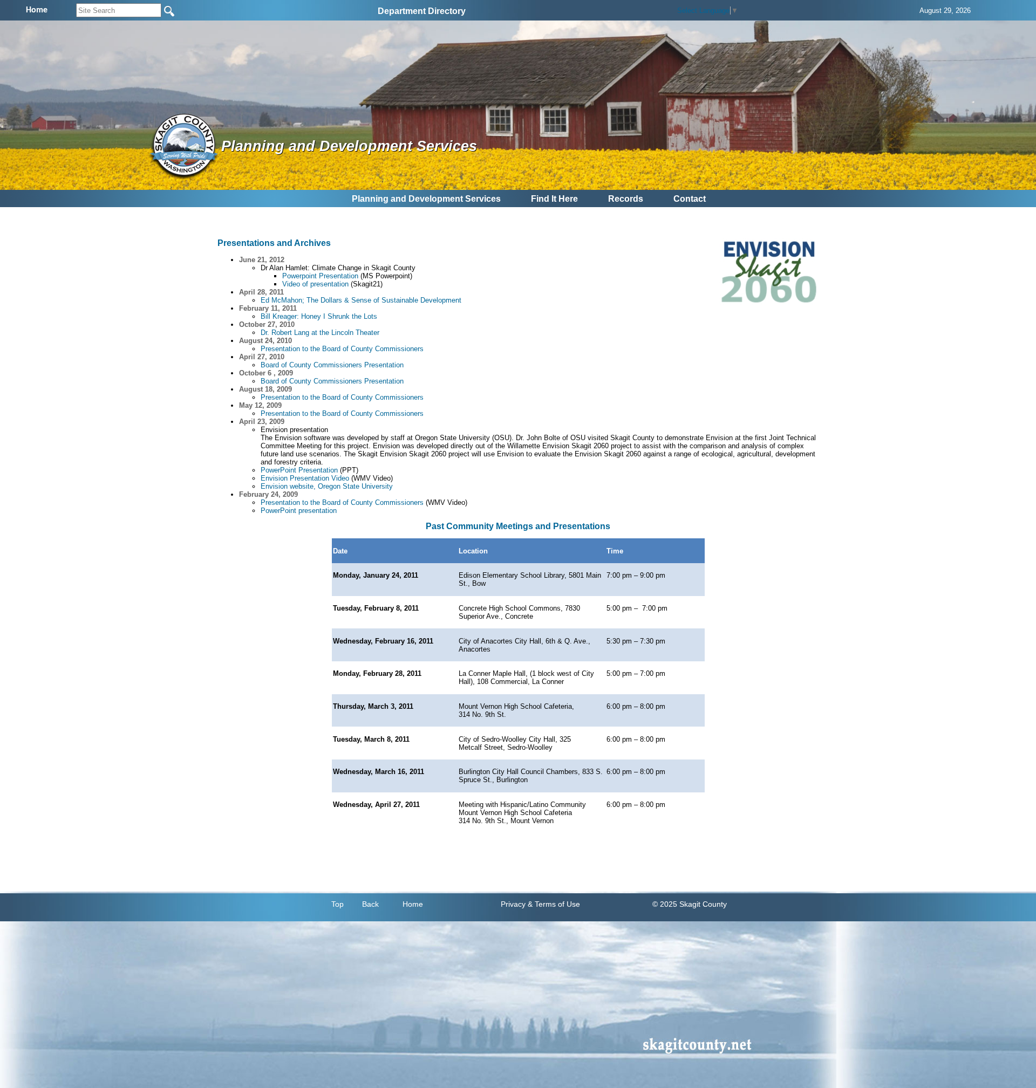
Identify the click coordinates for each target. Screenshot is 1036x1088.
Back (370, 904)
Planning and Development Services (426, 198)
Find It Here (554, 198)
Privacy (513, 904)
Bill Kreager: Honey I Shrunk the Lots (319, 316)
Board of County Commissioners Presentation (332, 365)
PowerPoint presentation (299, 511)
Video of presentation (315, 284)
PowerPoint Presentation (299, 470)
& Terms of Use (554, 904)
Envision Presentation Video (305, 478)
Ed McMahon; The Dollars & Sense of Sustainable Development (361, 300)
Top (337, 904)
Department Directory (422, 11)
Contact (689, 198)
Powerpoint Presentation (320, 276)
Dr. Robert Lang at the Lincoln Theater (320, 333)
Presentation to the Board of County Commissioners (342, 349)
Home (413, 904)
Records (625, 198)
